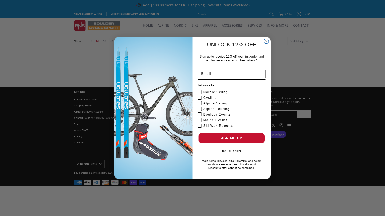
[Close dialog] (266, 41)
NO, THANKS (231, 151)
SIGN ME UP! (232, 138)
